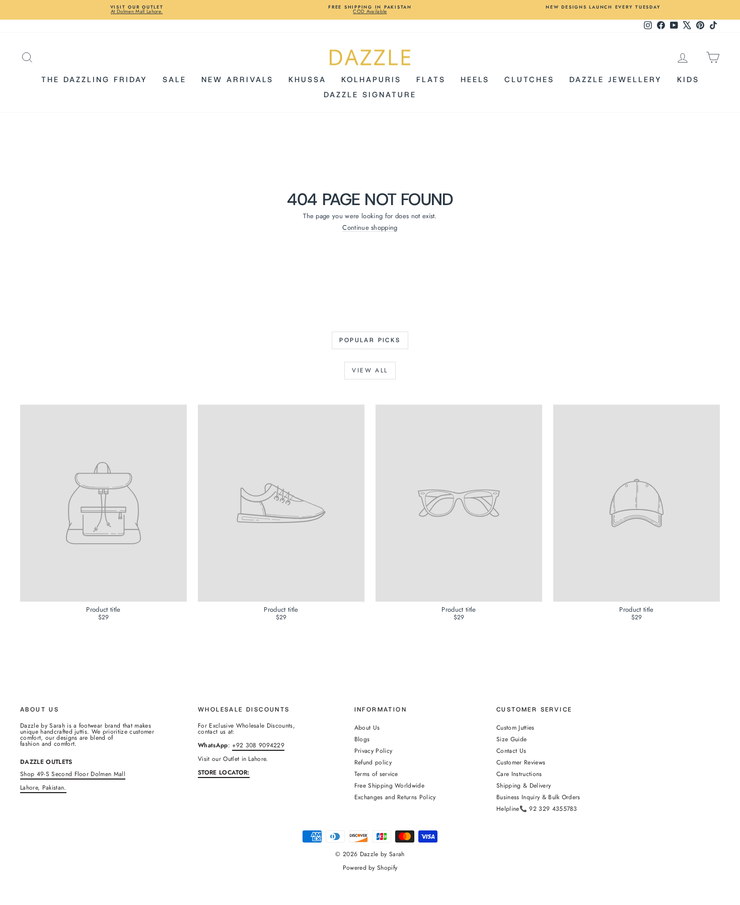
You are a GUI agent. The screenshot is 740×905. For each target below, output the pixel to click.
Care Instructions (519, 774)
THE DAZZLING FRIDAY (94, 80)
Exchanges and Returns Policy (395, 797)
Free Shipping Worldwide (389, 785)
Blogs (362, 739)
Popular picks (369, 340)
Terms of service (376, 774)
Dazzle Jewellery (615, 80)
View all (370, 370)
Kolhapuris (371, 80)
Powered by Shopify (370, 867)
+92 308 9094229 (258, 745)
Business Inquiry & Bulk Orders (538, 797)
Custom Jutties (515, 727)
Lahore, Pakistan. (43, 787)
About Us (367, 727)
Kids (688, 80)
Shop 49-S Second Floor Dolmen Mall (72, 774)
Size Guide (511, 739)
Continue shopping (370, 227)
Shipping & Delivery (523, 785)
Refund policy (373, 762)
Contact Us (511, 750)
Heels (475, 80)
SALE (174, 80)
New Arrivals (237, 80)
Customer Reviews (520, 762)
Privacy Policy (373, 750)
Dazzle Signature (370, 95)
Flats (431, 80)
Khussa (307, 80)
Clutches (529, 80)
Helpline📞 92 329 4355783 (536, 808)
